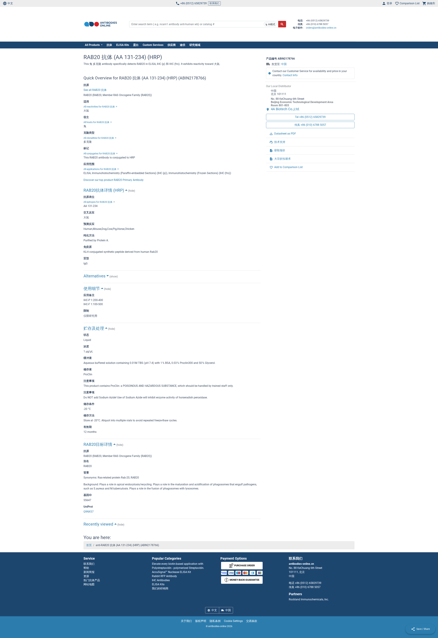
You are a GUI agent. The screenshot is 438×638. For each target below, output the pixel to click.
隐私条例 (215, 621)
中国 (284, 64)
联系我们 (214, 3)
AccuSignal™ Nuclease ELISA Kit (171, 572)
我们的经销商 (160, 588)
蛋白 (136, 45)
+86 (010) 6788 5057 (307, 587)
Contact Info (290, 75)
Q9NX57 (88, 511)
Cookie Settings (233, 621)
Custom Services (153, 45)
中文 (10, 3)
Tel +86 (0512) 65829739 (310, 117)
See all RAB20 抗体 (95, 90)
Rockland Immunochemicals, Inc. (309, 599)
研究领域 (194, 45)
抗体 (109, 45)
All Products (92, 45)
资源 (86, 576)
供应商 (172, 45)
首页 (89, 545)
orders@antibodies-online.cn (321, 27)
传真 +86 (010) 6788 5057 (310, 125)
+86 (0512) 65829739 (193, 3)
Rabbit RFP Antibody (164, 576)
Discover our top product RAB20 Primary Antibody (113, 180)
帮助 (86, 568)
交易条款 (251, 621)
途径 (182, 45)
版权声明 (200, 621)
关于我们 (186, 621)
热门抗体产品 (91, 580)
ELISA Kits (122, 45)
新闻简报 (88, 572)
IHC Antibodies (161, 580)
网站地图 (88, 584)
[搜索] (282, 24)
